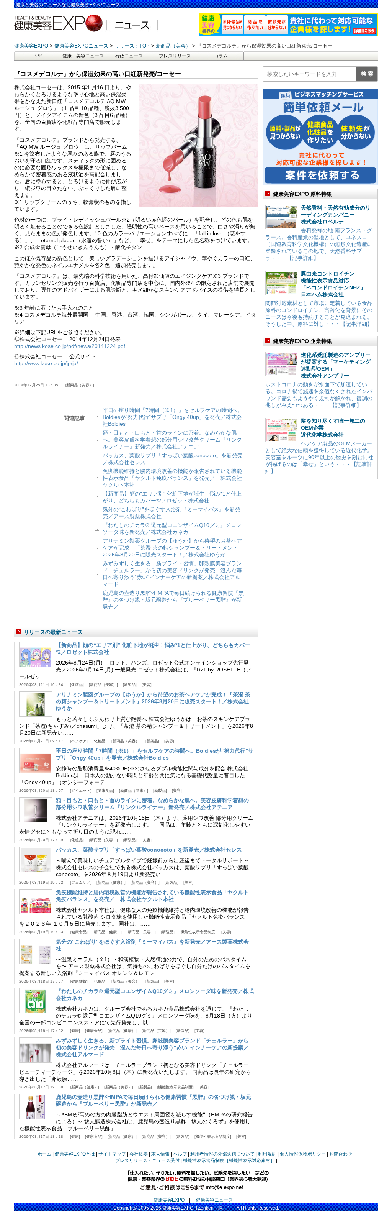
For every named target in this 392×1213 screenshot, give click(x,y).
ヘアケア (79, 741)
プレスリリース (175, 56)
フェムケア (80, 882)
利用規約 (267, 1154)
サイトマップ (112, 1154)
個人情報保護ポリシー (303, 1154)
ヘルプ (180, 1154)
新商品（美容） (79, 385)
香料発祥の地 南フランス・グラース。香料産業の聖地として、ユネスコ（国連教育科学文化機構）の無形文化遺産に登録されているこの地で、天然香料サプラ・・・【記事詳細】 (318, 244)
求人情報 (160, 1154)
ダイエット (80, 790)
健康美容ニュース (214, 1200)
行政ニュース (129, 56)
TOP (37, 55)
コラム (221, 56)
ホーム (44, 1154)
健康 (75, 1031)
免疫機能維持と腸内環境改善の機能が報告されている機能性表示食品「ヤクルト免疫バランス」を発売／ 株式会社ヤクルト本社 (172, 478)
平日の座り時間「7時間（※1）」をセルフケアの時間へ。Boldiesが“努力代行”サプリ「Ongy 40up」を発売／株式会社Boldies (173, 417)
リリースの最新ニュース (53, 632)
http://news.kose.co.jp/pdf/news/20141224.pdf (69, 346)
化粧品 (77, 685)
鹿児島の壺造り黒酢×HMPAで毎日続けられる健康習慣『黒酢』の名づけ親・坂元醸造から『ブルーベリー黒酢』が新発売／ (173, 600)
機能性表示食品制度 (198, 932)
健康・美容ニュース (83, 56)
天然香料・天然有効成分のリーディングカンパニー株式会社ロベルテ (336, 215)
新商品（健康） (133, 790)
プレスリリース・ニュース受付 (147, 1160)
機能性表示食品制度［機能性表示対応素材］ (229, 1160)
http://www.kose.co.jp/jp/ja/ (46, 363)
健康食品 (105, 790)
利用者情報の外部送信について (222, 1154)
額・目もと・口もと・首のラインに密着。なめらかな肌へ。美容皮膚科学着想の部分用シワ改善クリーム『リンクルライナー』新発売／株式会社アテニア (172, 440)
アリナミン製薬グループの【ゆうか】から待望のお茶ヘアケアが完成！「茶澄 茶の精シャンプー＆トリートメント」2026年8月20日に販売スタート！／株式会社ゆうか (173, 548)
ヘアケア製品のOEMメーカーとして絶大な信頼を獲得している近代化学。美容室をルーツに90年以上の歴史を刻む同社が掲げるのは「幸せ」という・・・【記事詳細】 (319, 457)
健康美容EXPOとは (75, 1154)
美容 (146, 685)
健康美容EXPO (169, 1200)
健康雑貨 (79, 981)
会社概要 (138, 1154)
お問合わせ (340, 1154)
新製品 (130, 685)
